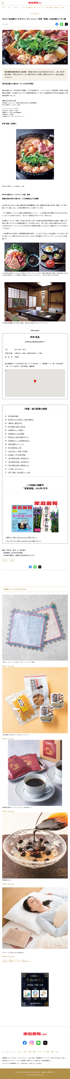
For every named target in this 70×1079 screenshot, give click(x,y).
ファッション (12, 1052)
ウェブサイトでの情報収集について (11, 1063)
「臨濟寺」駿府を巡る (15, 423)
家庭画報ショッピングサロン (9, 1058)
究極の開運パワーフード (16, 444)
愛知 (5, 560)
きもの (39, 1052)
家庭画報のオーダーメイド (42, 1058)
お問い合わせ (24, 1063)
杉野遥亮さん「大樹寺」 (16, 430)
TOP (3, 7)
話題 (52, 1052)
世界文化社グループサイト (8, 1060)
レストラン (16, 7)
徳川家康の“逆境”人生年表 (16, 427)
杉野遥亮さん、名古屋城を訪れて (19, 441)
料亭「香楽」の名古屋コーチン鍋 (19, 472)
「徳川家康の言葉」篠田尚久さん (18, 465)
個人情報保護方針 (45, 1060)
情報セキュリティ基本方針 (33, 1060)
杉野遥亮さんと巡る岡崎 (16, 434)
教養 (34, 1052)
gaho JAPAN (31, 1058)
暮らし (20, 1052)
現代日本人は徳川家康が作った (18, 437)
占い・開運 (46, 1052)
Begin (63, 1058)
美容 (25, 1052)
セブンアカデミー (22, 1058)
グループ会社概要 (21, 1060)
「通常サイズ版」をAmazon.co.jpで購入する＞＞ (21, 537)
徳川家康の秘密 (13, 416)
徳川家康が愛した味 (14, 448)
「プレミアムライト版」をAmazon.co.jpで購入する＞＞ (23, 541)
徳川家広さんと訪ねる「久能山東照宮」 (21, 419)
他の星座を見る (35, 1003)
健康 (30, 1052)
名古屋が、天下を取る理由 (17, 455)
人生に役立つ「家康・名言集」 (18, 451)
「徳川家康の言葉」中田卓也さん (18, 458)
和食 (12, 560)
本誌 (57, 1052)
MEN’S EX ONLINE (55, 1058)
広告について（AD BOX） (35, 1063)
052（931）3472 (20, 349)
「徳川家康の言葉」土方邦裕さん (18, 462)
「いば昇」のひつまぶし (15, 469)
